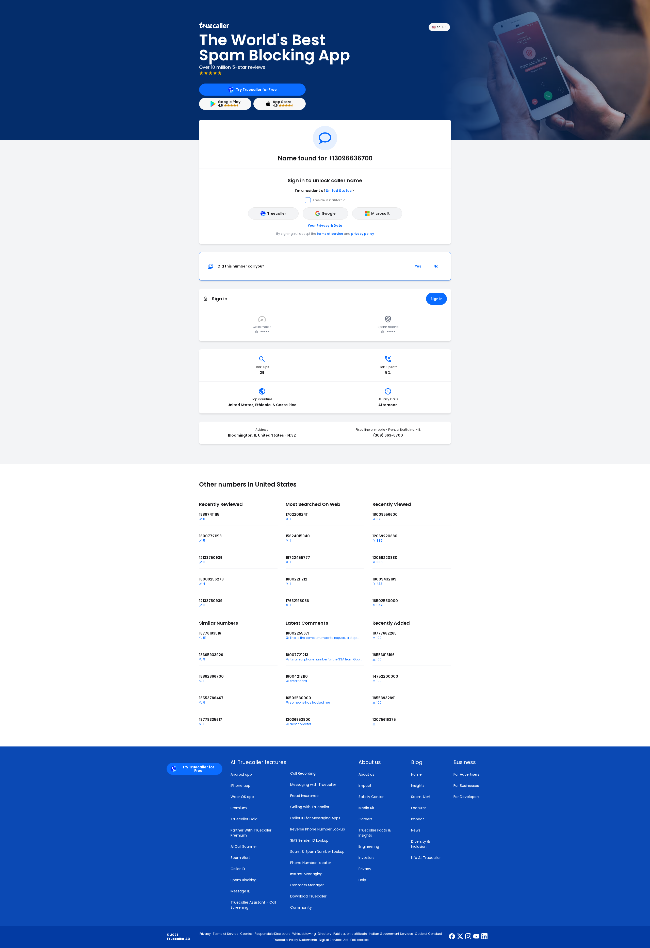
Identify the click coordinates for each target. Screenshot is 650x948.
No (435, 266)
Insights (418, 785)
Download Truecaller (308, 896)
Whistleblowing (304, 934)
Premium (239, 807)
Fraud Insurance (304, 795)
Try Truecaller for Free (256, 89)
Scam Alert (240, 857)
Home (416, 774)
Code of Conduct (428, 934)
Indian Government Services (391, 934)
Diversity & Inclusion (420, 844)
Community (301, 907)
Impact (365, 785)
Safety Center (371, 796)
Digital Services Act (333, 940)
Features (419, 807)
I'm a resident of (323, 190)
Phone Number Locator (310, 862)
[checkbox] (378, 762)
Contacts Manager (307, 885)
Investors (367, 857)
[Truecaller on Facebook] (452, 936)
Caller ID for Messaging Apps (315, 818)
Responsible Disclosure (272, 934)
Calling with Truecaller (309, 806)
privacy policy (362, 233)
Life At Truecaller (426, 857)
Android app (241, 774)
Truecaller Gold (244, 819)
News (415, 830)
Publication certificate (350, 934)
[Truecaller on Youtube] (476, 936)
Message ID (241, 891)
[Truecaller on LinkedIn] (484, 936)
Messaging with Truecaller (313, 784)
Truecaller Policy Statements (295, 940)
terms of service (330, 233)
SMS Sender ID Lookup (309, 840)
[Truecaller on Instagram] (468, 936)
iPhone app (240, 785)
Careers (365, 819)
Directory (324, 934)
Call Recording (303, 773)
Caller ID (238, 868)
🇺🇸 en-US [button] (439, 27)
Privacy (365, 868)
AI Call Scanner (244, 846)
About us (366, 774)
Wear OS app (242, 796)
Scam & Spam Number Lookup (317, 851)
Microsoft (380, 213)
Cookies (246, 934)
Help (362, 880)
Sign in (436, 298)
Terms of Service (225, 934)
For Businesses (466, 785)
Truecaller (276, 213)
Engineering (369, 846)
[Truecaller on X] (460, 936)
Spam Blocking (243, 880)
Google (329, 213)
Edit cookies (359, 940)
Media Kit (367, 807)
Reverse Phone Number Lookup (317, 829)
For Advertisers (466, 774)
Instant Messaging (306, 873)
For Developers (466, 796)
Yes (418, 266)
